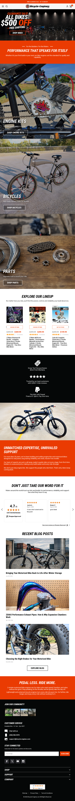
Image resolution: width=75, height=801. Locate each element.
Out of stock (60, 327)
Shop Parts (12, 282)
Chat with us (13, 731)
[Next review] (73, 509)
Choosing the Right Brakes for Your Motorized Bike (28, 659)
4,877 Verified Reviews (13, 512)
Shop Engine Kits (15, 132)
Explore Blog (37, 668)
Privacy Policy (34, 793)
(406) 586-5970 (14, 735)
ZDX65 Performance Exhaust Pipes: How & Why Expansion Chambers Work (36, 615)
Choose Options (14, 327)
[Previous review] (2, 509)
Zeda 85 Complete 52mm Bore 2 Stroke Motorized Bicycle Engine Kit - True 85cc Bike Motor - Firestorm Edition (59, 342)
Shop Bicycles (14, 207)
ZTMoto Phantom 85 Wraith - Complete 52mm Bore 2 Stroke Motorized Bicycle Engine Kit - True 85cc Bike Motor (13, 342)
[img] (13, 510)
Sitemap (24, 793)
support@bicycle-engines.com (19, 739)
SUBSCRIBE (65, 754)
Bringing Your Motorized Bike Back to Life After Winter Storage (34, 573)
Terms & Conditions (47, 793)
